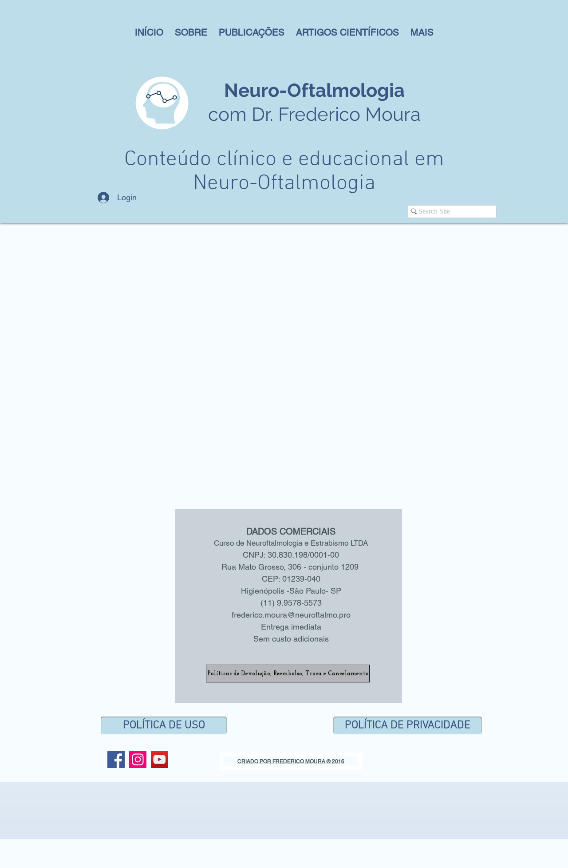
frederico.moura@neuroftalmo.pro (291, 614)
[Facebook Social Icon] (116, 759)
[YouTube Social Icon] (159, 759)
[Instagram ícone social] (137, 759)
